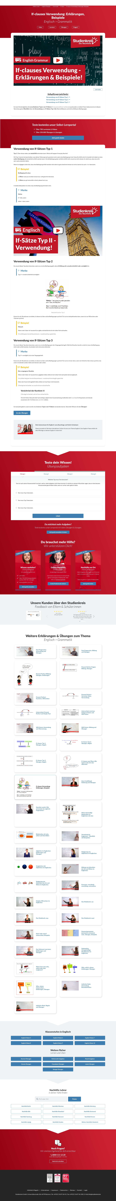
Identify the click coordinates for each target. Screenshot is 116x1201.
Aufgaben (57, 1059)
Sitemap (72, 1190)
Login (85, 1190)
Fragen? (75, 27)
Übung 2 (46, 474)
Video (40, 27)
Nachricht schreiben (58, 1161)
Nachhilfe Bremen (90, 1117)
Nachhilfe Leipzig (26, 1122)
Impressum (54, 1190)
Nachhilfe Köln (26, 1111)
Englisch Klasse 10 (90, 1043)
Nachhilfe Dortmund (90, 1111)
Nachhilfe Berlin (26, 1106)
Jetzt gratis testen (58, 138)
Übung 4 (93, 474)
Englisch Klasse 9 (58, 1043)
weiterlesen (83, 621)
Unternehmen (45, 1190)
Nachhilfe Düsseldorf (58, 1111)
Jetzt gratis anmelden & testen (58, 532)
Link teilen (98, 89)
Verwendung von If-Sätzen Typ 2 (57, 99)
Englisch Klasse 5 (26, 1038)
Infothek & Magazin (33, 1190)
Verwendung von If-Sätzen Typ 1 (57, 97)
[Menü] (39, 614)
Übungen (64, 27)
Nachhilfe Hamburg (26, 1117)
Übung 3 (69, 474)
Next (94, 616)
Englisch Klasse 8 (26, 1043)
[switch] (37, 615)
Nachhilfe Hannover (58, 1117)
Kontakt (79, 1190)
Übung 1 (22, 474)
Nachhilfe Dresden (58, 1122)
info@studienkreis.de (94, 1194)
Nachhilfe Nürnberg (90, 1106)
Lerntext (52, 27)
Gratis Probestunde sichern (58, 583)
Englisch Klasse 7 (90, 1038)
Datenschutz (64, 1190)
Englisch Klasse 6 (58, 1038)
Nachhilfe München (58, 1106)
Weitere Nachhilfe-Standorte (90, 1122)
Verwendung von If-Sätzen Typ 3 (57, 102)
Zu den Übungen (22, 413)
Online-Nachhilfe (60, 579)
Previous (47, 616)
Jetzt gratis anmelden (28, 587)
